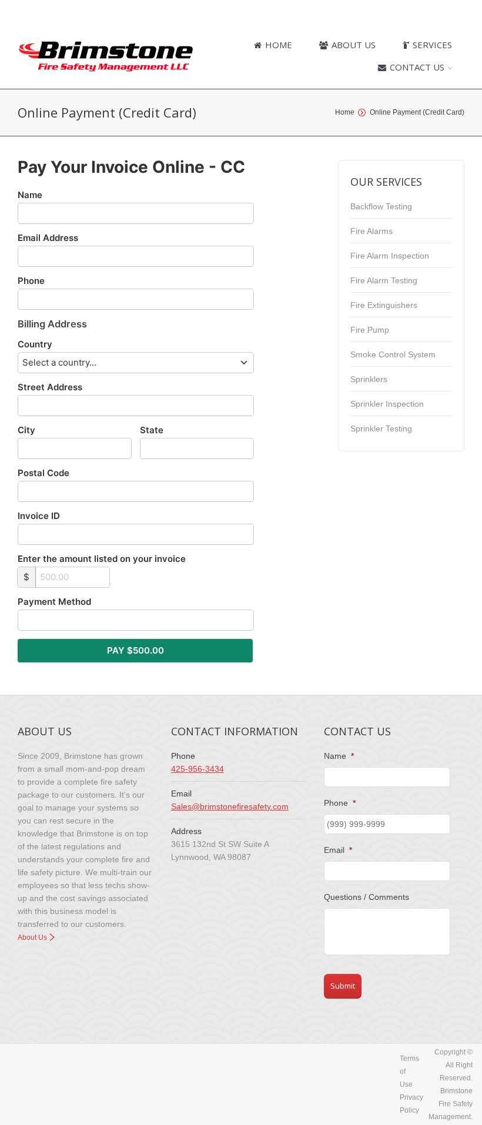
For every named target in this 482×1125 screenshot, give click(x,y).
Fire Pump (369, 329)
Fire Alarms (371, 231)
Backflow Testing (381, 206)
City (26, 430)
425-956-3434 (197, 769)
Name (30, 194)
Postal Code (43, 472)
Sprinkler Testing (381, 428)
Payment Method (54, 601)
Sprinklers (368, 379)
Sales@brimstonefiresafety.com (230, 806)
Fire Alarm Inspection (389, 255)
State (151, 430)
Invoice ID (39, 515)
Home (344, 112)
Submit (342, 985)
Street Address (50, 387)
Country (35, 344)
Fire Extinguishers (383, 305)
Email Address (48, 237)
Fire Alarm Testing (383, 280)
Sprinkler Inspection (387, 404)
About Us (32, 937)
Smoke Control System (393, 354)
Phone (31, 280)
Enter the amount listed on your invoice (102, 558)
